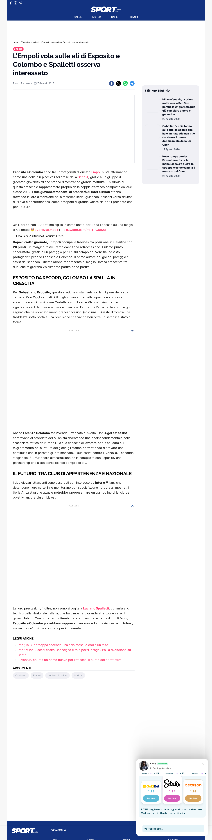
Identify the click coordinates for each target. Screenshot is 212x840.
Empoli (96, 172)
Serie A (83, 177)
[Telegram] (21, 3)
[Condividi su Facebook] (111, 83)
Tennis (134, 17)
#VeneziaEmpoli (46, 230)
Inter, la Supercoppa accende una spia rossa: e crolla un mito (63, 645)
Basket (115, 17)
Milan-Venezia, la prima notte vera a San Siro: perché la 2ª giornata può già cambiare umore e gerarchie (178, 107)
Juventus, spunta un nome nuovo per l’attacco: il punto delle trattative (70, 660)
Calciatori (20, 675)
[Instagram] (16, 3)
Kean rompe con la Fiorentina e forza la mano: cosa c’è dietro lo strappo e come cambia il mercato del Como (178, 164)
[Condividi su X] (118, 83)
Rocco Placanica (22, 83)
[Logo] (106, 9)
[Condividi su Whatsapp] (125, 83)
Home (15, 42)
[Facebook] (11, 3)
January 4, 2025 (54, 235)
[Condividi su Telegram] (132, 83)
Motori (96, 17)
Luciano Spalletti (96, 608)
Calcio (78, 17)
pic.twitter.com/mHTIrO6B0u (84, 230)
